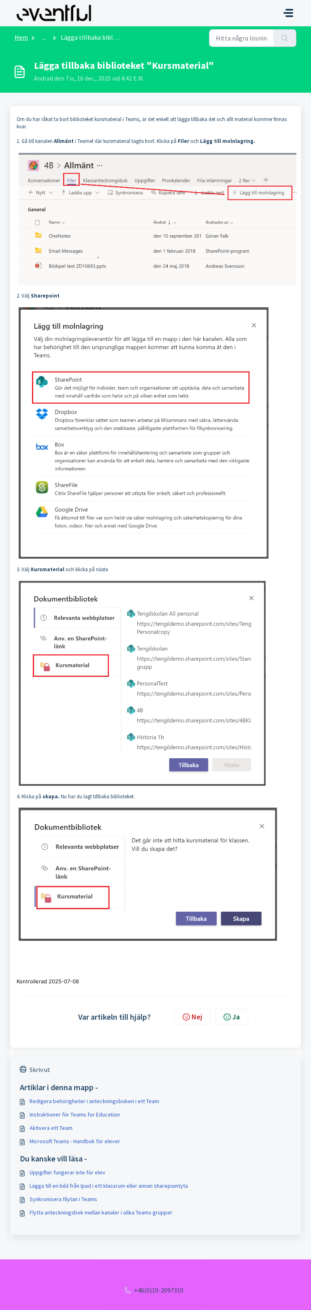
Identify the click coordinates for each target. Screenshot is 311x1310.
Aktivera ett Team (51, 1127)
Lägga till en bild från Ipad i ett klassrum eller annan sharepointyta (109, 1185)
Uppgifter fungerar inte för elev (67, 1172)
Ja (236, 1016)
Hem (21, 37)
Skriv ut (40, 1069)
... (44, 37)
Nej (197, 1016)
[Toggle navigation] (288, 13)
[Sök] (284, 38)
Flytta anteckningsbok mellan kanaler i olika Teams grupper (101, 1212)
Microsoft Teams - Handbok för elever (75, 1141)
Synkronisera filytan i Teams (63, 1199)
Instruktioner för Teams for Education (75, 1114)
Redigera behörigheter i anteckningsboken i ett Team (94, 1101)
